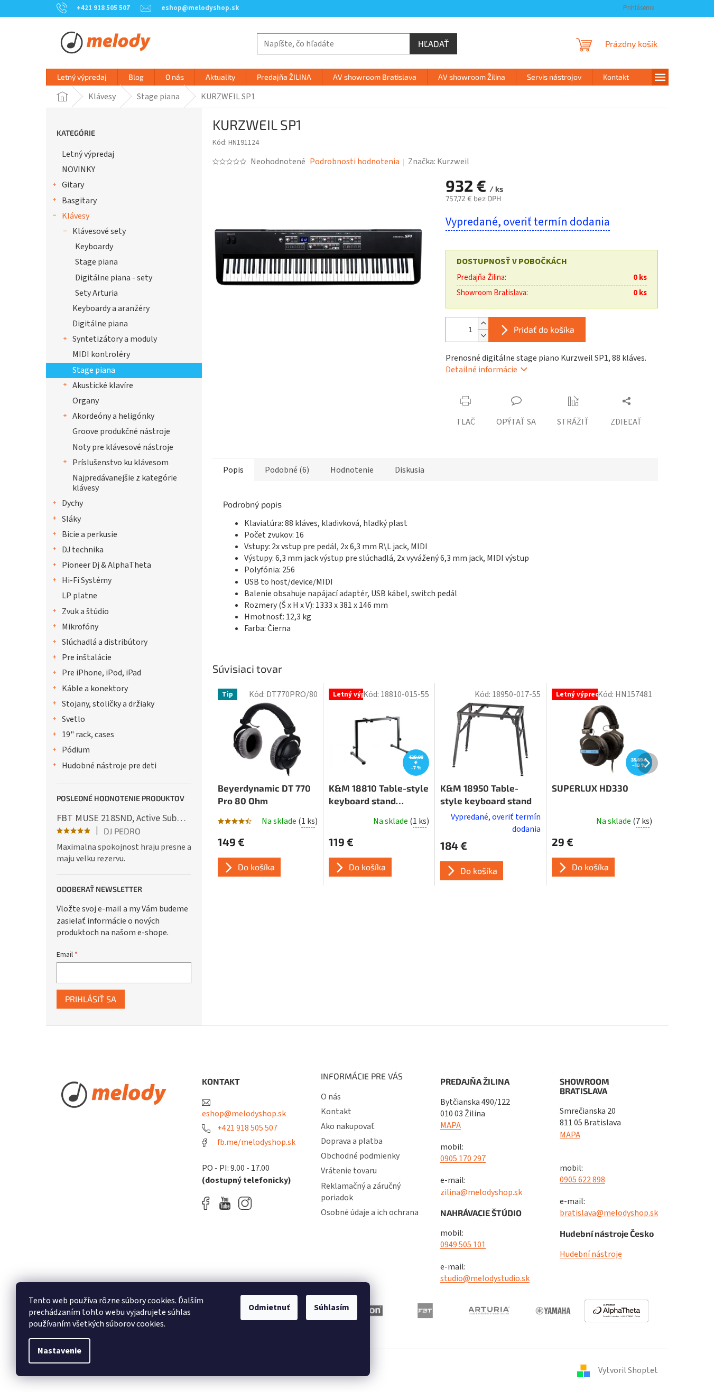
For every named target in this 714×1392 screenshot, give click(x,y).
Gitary (73, 185)
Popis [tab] (233, 470)
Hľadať (433, 44)
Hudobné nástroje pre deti (109, 766)
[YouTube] (227, 1203)
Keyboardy (94, 246)
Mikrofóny (80, 627)
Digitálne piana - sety (113, 278)
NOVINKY (78, 169)
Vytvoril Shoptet (628, 1370)
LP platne (79, 595)
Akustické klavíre (102, 385)
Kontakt (336, 1111)
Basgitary (79, 200)
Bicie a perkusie (89, 534)
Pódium (76, 750)
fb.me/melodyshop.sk (255, 1142)
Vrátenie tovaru (349, 1171)
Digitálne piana (100, 324)
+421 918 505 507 (246, 1128)
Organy (85, 401)
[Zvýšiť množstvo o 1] (483, 323)
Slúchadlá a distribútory (104, 642)
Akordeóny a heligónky (113, 416)
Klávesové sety (99, 231)
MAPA (450, 1125)
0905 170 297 (463, 1158)
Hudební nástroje (591, 1254)
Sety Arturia (96, 293)
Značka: (438, 161)
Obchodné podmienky (360, 1156)
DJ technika (83, 550)
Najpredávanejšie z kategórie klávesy (124, 483)
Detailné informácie (481, 369)
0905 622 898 (582, 1180)
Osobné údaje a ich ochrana (370, 1212)
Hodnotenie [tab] (352, 470)
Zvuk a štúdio (85, 611)
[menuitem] (82, 77)
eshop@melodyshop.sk (244, 1114)
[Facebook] (209, 1203)
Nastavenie (59, 1351)
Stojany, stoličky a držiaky (108, 704)
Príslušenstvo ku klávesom (120, 462)
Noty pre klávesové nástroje (122, 447)
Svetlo (73, 719)
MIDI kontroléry (101, 354)
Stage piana (96, 262)
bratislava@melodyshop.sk (609, 1213)
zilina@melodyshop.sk (481, 1192)
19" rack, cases (88, 734)
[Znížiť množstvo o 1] (483, 336)
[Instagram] (245, 1203)
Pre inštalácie (87, 657)
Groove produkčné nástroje (121, 431)
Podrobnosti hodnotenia (355, 161)
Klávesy (75, 216)
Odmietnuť (269, 1307)
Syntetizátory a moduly (114, 339)
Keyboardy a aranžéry (111, 308)
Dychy (72, 503)
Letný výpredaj (88, 154)
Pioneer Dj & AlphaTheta (106, 565)
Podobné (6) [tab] (287, 470)
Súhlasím (331, 1307)
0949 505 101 (463, 1244)
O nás (331, 1097)
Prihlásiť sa (90, 999)
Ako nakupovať (348, 1126)
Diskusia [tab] (409, 470)
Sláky (71, 519)
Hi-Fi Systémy (87, 580)
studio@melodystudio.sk (485, 1278)
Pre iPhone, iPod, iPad (101, 673)
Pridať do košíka (544, 329)
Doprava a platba (352, 1141)
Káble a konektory (95, 688)
